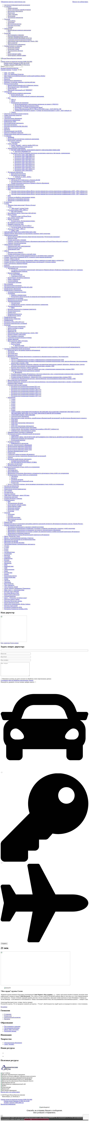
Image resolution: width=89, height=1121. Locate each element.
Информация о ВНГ (10, 121)
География (7, 557)
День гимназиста (9, 585)
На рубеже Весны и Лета (11, 593)
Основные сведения (14, 441)
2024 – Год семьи (9, 72)
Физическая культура (10, 575)
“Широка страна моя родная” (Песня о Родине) (22, 205)
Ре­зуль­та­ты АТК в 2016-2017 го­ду (25, 167)
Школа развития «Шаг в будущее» (18, 341)
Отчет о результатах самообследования (19, 9)
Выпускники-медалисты (18, 173)
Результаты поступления (18, 175)
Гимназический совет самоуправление (19, 246)
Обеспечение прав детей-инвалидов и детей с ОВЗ (23, 41)
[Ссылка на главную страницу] (11, 58)
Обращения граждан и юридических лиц (13, 1)
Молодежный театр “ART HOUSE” (18, 87)
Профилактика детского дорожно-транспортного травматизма (29, 304)
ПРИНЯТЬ (27, 1119)
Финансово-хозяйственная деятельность (19, 459)
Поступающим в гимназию (16, 35)
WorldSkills (11, 137)
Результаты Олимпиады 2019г (13, 607)
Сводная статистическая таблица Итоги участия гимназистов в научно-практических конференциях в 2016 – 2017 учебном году (49, 194)
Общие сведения (13, 8)
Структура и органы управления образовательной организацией (27, 456)
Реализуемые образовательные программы (23, 427)
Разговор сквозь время (10, 605)
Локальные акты (12, 355)
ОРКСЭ (6, 251)
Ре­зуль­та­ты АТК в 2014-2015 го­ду (14, 322)
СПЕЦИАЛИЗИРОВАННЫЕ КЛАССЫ (20, 38)
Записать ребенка (16, 342)
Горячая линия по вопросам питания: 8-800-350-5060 (16, 61)
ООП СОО (14, 424)
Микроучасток (12, 329)
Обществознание (9, 569)
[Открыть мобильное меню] (1, 60)
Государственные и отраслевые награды (23, 181)
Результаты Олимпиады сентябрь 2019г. (16, 609)
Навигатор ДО (12, 331)
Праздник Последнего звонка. (13, 601)
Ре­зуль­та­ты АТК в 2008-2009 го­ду (25, 156)
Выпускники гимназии (14, 140)
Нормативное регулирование (19, 102)
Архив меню (15, 435)
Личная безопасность (14, 311)
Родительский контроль (18, 440)
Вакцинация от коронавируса (13, 80)
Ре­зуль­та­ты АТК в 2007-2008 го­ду (25, 154)
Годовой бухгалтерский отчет (20, 460)
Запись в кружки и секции (15, 328)
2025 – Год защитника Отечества (14, 74)
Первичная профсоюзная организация (15, 266)
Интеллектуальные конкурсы (16, 186)
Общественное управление (12, 244)
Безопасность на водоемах (15, 298)
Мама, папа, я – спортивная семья (14, 590)
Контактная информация (8, 1104)
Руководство (11, 452)
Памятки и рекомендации (18, 295)
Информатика (8, 558)
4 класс (13, 404)
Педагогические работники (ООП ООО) (20, 448)
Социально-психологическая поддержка (20, 39)
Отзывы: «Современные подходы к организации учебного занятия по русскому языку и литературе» (34, 260)
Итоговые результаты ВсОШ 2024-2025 (16, 126)
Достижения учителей (14, 178)
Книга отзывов (12, 214)
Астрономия (8, 553)
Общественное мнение (11, 235)
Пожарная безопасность (15, 314)
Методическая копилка (14, 24)
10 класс (6, 546)
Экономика (7, 582)
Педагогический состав (15, 465)
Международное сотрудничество (17, 380)
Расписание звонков (14, 47)
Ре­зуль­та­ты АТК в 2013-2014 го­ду (25, 164)
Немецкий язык (8, 566)
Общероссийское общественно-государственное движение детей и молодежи (27, 233)
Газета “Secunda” (13, 143)
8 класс (13, 408)
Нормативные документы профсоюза (19, 277)
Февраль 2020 (8, 522)
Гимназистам (8, 28)
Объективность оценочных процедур (19, 533)
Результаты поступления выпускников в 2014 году (26, 391)
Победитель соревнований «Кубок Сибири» (17, 604)
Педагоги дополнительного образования (20, 445)
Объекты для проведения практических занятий (25, 370)
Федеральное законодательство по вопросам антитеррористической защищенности (35, 296)
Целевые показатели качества (9, 68)
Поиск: (3, 66)
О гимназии (7, 6)
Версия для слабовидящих (80, 1)
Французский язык (9, 577)
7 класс (13, 407)
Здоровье (10, 27)
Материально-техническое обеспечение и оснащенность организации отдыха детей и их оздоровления (38, 473)
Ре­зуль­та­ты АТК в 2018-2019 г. (24, 170)
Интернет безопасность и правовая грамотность (22, 309)
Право (6, 571)
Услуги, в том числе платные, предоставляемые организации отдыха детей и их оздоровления (36, 484)
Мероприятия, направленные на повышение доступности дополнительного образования (34, 530)
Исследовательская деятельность (14, 123)
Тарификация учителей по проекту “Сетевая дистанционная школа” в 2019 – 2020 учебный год (43, 110)
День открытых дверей (11, 587)
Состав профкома (13, 281)
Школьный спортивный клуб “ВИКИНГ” (20, 90)
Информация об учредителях (19, 443)
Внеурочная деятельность (15, 11)
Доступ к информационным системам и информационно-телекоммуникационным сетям (37, 359)
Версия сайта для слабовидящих (10, 1092)
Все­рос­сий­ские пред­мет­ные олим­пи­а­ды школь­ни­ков (23, 139)
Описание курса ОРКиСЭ (15, 252)
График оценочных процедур (13, 115)
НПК (9, 189)
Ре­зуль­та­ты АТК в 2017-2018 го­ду (25, 169)
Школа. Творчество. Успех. (12, 536)
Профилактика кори (10, 317)
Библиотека (14, 358)
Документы (7, 117)
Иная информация (13, 471)
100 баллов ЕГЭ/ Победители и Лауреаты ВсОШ (25, 180)
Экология (7, 580)
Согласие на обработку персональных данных (21, 197)
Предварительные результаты (13, 285)
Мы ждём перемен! (17, 211)
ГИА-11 (13, 99)
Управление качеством (11, 497)
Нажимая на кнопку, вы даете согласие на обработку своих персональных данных (26, 679)
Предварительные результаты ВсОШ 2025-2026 (18, 287)
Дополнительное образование (16, 44)
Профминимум (8, 320)
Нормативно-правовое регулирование (22, 438)
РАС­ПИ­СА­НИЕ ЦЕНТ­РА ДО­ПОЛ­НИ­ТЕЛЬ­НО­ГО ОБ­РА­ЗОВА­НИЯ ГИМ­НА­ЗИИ (35, 150)
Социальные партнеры (14, 282)
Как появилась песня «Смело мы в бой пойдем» (22, 213)
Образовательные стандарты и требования (20, 432)
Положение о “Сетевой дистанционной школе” (29, 107)
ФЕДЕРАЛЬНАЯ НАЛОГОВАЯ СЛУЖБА (24, 462)
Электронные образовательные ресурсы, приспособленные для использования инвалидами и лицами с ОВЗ (43, 378)
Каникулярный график (14, 54)
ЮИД (13, 307)
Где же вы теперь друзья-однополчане (22, 227)
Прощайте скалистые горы (16, 224)
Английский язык (9, 552)
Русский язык (8, 572)
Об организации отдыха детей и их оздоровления (22, 475)
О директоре (8, 202)
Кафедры (7, 128)
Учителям (7, 19)
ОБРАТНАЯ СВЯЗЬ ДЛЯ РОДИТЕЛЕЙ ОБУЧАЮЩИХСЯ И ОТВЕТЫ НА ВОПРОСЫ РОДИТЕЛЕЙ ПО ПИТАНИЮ (47, 437)
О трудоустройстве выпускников (17, 385)
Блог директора (5, 643)
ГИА (9, 32)
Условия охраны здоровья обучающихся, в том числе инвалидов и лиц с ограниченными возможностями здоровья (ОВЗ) (47, 374)
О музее (6, 203)
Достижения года (13, 268)
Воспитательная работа (11, 83)
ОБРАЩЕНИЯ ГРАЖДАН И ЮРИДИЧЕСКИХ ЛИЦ (20, 232)
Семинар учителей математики (17, 243)
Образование (11, 397)
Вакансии (7, 79)
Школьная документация (15, 464)
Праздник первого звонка (11, 599)
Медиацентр (18, 372)
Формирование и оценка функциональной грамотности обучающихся (28, 534)
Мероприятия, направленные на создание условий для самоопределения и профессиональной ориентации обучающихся (43, 531)
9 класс (13, 410)
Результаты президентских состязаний (15, 323)
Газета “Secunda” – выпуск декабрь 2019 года (24, 145)
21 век (9, 206)
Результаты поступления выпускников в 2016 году (26, 394)
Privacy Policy (8, 77)
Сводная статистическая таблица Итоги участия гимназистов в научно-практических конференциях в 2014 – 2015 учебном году (49, 192)
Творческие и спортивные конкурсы (18, 199)
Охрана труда (12, 312)
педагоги (7, 265)
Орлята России (12, 88)
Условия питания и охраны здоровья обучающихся (26, 375)
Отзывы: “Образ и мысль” (12, 259)
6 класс (13, 405)
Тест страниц (8, 490)
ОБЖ (5, 568)
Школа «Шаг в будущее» (11, 1029)
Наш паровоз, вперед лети (15, 218)
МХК (5, 564)
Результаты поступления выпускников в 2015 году (26, 393)
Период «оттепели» (13, 219)
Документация (15, 303)
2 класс (13, 400)
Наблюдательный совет (15, 247)
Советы (13, 112)
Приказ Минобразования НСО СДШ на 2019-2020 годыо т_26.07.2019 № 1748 (38, 109)
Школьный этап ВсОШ (11, 541)
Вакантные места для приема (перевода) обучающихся (24, 350)
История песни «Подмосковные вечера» (23, 221)
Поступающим (8, 284)
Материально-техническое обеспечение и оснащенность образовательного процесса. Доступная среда (38, 356)
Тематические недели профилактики (15, 489)
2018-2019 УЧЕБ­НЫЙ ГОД (23, 151)
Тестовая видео (8, 492)
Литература (7, 561)
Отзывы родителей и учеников (17, 240)
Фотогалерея (11, 16)
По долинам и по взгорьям (15, 222)
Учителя (10, 457)
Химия (6, 579)
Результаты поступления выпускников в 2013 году (26, 389)
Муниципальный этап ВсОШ (13, 131)
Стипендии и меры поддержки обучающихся (21, 454)
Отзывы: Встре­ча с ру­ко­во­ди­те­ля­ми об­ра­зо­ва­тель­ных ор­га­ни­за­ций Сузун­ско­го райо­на (30, 262)
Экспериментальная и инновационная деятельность (19, 544)
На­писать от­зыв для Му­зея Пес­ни (21, 216)
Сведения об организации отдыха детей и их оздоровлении (22, 467)
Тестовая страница (9, 493)
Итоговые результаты (10, 124)
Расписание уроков (13, 49)
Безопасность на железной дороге (18, 300)
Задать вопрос (14, 643)
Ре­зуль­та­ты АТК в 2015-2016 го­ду (25, 165)
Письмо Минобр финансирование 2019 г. (27, 106)
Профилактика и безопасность (13, 290)
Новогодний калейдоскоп (11, 594)
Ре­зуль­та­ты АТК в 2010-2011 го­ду (25, 159)
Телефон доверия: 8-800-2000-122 (14, 64)
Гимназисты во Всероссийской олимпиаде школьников (27, 96)
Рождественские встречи (11, 602)
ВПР (9, 52)
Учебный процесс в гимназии (13, 46)
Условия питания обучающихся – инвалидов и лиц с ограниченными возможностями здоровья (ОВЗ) (41, 377)
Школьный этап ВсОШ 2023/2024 (14, 542)
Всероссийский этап (17, 94)
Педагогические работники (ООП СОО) (20, 449)
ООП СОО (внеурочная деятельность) (22, 426)
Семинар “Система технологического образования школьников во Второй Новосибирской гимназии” (38, 241)
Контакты (27, 64)
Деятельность (12, 468)
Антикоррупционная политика (17, 292)
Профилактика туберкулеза (12, 318)
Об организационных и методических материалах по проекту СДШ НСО (36, 104)
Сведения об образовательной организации (17, 5)
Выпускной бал (8, 583)
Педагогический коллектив (12, 1017)
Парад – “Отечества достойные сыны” (15, 598)
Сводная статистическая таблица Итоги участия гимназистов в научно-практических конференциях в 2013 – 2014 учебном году (49, 191)
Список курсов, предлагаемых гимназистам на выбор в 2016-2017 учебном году (35, 429)
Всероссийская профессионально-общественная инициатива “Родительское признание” (34, 236)
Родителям (7, 33)
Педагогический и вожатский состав (22, 481)
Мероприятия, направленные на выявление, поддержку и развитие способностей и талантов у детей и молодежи (41, 528)
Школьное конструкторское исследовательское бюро (19, 539)
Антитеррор (11, 293)
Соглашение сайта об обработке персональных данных (17, 680)
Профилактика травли (14, 315)
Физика (6, 574)
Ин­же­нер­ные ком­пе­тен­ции (16, 184)
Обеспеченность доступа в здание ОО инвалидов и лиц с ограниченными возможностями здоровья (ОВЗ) (42, 369)
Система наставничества (11, 486)
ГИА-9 (13, 101)
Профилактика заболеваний (12, 288)
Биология (7, 555)
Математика (7, 563)
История (6, 560)
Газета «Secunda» (13, 14)
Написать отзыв (12, 238)
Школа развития (12, 43)
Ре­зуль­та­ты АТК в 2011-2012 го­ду (25, 161)
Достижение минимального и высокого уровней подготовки (26, 527)
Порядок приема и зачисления (17, 334)
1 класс (13, 399)
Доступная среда (13, 353)
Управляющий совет (14, 249)
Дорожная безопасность (15, 301)
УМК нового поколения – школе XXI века (16, 495)
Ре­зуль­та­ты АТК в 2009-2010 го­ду (25, 158)
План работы (11, 20)
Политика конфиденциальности (40, 1119)
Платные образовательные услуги (18, 36)
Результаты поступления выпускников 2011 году (25, 386)
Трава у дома (15, 230)
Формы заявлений (13, 339)
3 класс (13, 402)
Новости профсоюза (14, 273)
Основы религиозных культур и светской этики (22, 254)
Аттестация (11, 22)
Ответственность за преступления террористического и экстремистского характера (29, 255)
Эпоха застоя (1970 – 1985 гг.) (16, 229)
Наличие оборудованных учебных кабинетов (24, 367)
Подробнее (4, 1007)
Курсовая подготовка (14, 25)
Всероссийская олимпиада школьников (19, 30)
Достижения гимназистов (15, 17)
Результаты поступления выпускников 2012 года (25, 388)
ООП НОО (14, 419)
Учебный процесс (9, 500)
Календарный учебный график (17, 55)
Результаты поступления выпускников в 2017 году (26, 396)
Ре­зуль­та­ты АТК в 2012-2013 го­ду (25, 162)
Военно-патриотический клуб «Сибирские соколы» (23, 85)
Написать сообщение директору (13, 132)
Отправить (4, 943)
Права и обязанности (14, 279)
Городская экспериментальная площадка (16, 113)
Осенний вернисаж (10, 596)
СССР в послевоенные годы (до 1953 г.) (19, 225)
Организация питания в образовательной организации (24, 434)
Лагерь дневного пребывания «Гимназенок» (17, 588)
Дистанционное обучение (15, 50)
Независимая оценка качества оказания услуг (17, 134)
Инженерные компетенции (12, 120)
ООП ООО (14, 421)
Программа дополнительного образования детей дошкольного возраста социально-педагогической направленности (45, 347)
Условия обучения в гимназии (13, 498)
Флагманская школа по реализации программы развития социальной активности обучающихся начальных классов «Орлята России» (43, 523)
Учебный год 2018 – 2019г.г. (23, 177)
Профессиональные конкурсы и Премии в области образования (30, 183)
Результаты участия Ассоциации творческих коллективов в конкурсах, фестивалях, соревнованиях (40, 153)
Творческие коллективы (11, 487)
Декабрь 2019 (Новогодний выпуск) (22, 147)
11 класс (6, 547)
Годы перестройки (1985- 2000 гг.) (18, 210)
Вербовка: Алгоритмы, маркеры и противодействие (19, 82)
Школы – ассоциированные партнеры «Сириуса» (19, 538)
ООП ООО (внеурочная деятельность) (22, 423)
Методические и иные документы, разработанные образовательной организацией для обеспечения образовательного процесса (49, 418)
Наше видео (11, 13)
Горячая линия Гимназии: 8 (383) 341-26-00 (16, 63)
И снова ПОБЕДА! (16, 274)
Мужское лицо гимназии (11, 591)
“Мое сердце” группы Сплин (19, 208)
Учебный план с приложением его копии (23, 430)
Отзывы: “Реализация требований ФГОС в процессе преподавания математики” (28, 257)
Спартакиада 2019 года (18, 276)
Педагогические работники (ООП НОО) (20, 446)
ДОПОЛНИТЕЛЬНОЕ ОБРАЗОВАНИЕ (23, 415)
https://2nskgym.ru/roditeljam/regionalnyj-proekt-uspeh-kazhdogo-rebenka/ (24, 76)
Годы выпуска (15, 142)
